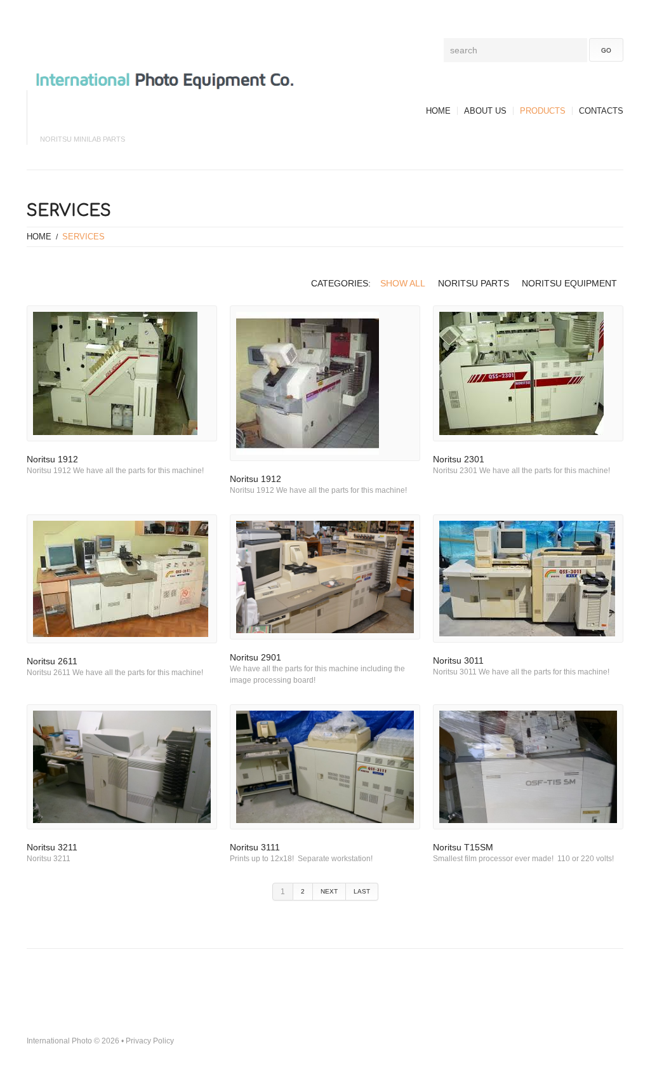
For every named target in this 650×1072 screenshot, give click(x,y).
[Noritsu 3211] (122, 767)
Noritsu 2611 (52, 661)
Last (362, 891)
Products (543, 111)
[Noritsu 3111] (325, 767)
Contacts (601, 111)
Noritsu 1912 (52, 459)
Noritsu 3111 (255, 847)
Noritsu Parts (473, 283)
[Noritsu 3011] (528, 578)
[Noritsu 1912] (122, 373)
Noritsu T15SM (464, 847)
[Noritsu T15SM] (528, 767)
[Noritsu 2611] (122, 579)
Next (329, 891)
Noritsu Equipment (569, 283)
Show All (402, 283)
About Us (485, 111)
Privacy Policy (150, 1040)
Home (438, 111)
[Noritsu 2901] (325, 577)
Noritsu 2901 (255, 657)
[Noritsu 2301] (528, 373)
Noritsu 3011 (458, 660)
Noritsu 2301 (458, 459)
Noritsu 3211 (52, 847)
